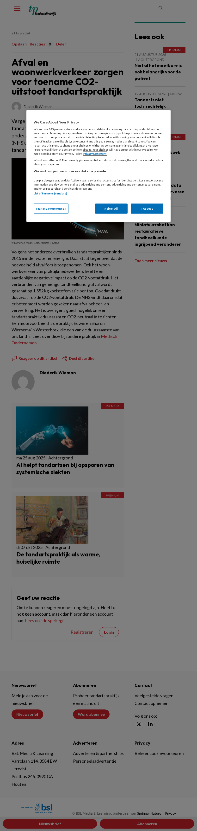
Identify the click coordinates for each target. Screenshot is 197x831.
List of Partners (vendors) (50, 193)
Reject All (111, 208)
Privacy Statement (94, 153)
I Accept (147, 208)
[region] (98, 166)
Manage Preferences (51, 208)
